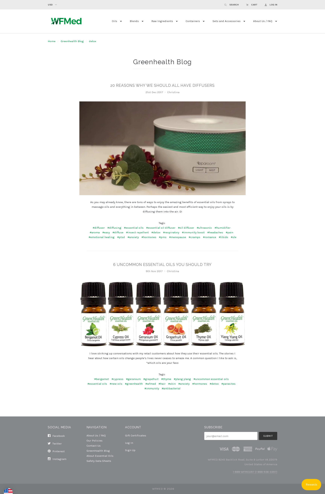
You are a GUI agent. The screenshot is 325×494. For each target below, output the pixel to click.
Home (51, 41)
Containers (193, 21)
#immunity (151, 388)
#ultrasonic (204, 227)
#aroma (95, 232)
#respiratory (171, 232)
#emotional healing (102, 237)
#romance (209, 237)
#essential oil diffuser (160, 227)
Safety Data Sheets (99, 460)
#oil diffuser (186, 227)
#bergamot (101, 379)
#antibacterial (171, 388)
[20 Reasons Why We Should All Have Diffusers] (162, 148)
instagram (59, 459)
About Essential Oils (100, 455)
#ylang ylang (182, 379)
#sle (233, 237)
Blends (134, 21)
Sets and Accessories (227, 21)
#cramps (194, 237)
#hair (162, 383)
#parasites (228, 383)
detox (92, 41)
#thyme (166, 379)
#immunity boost (193, 232)
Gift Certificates (135, 435)
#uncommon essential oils (211, 379)
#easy (106, 232)
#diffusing (114, 227)
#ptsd (121, 237)
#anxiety (133, 237)
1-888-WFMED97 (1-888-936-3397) (255, 471)
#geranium (133, 379)
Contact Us (94, 445)
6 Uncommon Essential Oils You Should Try (162, 264)
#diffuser (99, 227)
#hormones (148, 237)
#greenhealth (134, 383)
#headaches (215, 232)
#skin (172, 383)
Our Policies (95, 440)
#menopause (177, 237)
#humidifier (222, 227)
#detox (155, 232)
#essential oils (134, 227)
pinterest (58, 451)
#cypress (117, 379)
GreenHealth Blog (98, 450)
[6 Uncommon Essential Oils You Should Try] (162, 313)
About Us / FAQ (262, 21)
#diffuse (117, 232)
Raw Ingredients (162, 21)
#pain (229, 232)
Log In (129, 443)
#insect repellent (137, 232)
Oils (114, 21)
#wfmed (150, 383)
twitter (57, 443)
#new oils (116, 383)
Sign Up (130, 450)
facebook (58, 436)
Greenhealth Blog (72, 41)
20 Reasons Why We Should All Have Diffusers (162, 85)
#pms (162, 237)
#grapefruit (151, 379)
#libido (223, 237)
